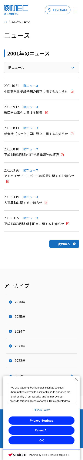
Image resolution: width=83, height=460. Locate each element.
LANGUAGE (60, 10)
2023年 (19, 346)
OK (41, 440)
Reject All (41, 430)
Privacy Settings (41, 420)
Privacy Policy (41, 410)
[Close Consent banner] (76, 379)
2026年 (19, 302)
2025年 (19, 316)
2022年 (19, 360)
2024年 (19, 331)
